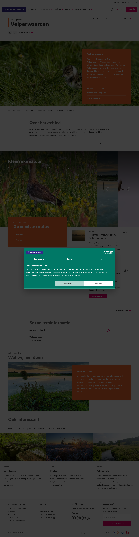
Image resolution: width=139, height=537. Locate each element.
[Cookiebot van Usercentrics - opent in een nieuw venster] (104, 252)
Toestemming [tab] (39, 259)
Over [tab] (100, 259)
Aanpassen (68, 283)
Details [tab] (69, 259)
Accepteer (98, 283)
